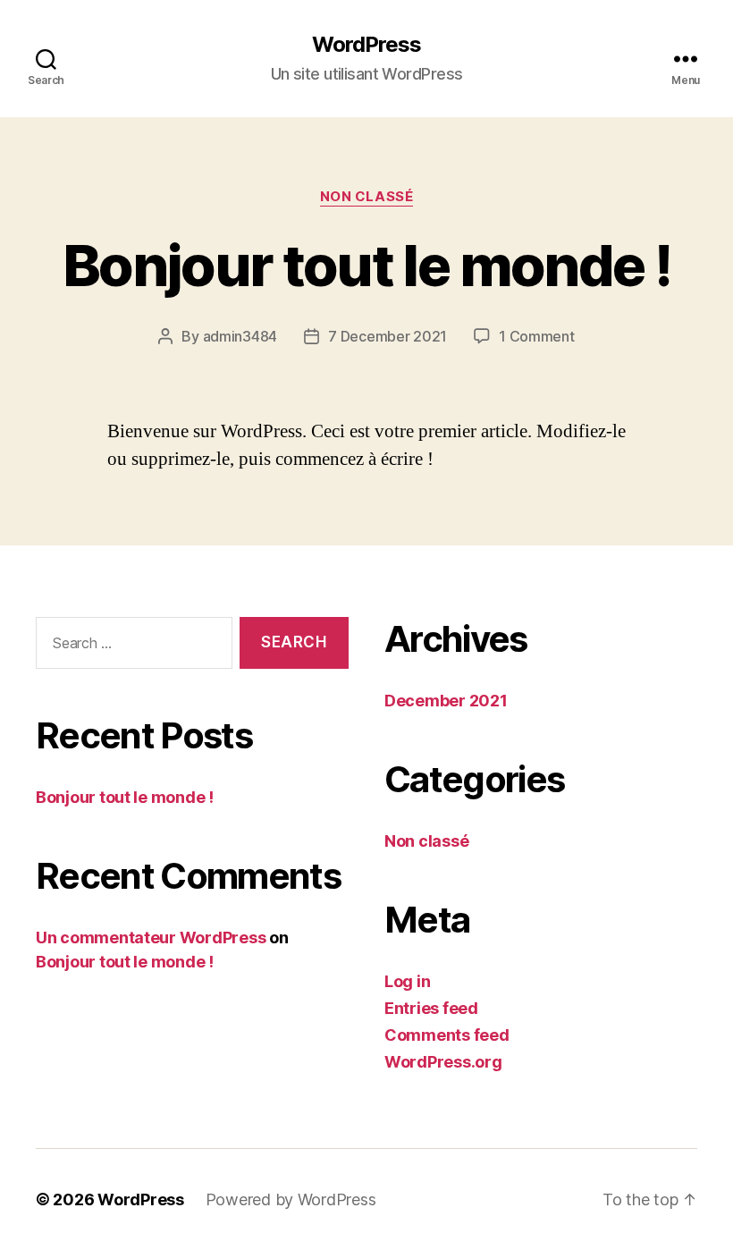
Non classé (367, 197)
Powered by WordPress (291, 1199)
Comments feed (447, 1035)
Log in (407, 981)
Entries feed (431, 1008)
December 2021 (446, 700)
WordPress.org (443, 1061)
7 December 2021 (387, 336)
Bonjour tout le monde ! (366, 265)
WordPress (366, 44)
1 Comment (537, 336)
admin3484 (240, 336)
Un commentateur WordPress (150, 937)
